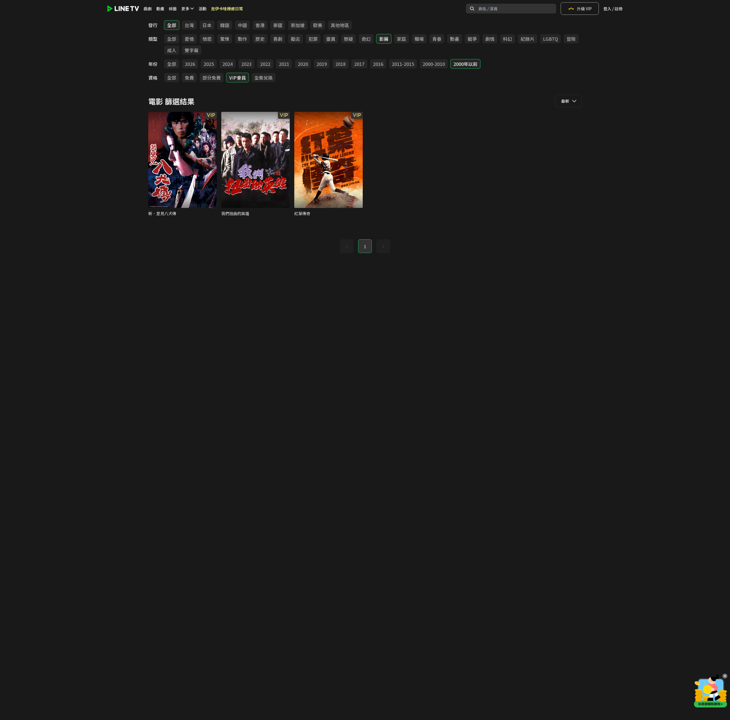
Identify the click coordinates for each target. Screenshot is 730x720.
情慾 (207, 38)
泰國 (277, 25)
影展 (383, 38)
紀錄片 (527, 38)
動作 (242, 38)
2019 (322, 63)
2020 (303, 63)
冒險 (571, 38)
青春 (436, 38)
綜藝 (173, 8)
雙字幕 (191, 50)
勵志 (295, 38)
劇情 (489, 38)
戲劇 (148, 8)
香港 (260, 25)
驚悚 (224, 38)
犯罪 (313, 38)
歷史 (260, 38)
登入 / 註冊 (612, 8)
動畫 (160, 8)
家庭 (401, 38)
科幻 (507, 38)
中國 (242, 25)
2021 (284, 63)
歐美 (317, 25)
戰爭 (472, 38)
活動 (202, 8)
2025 (209, 63)
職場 (419, 38)
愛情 (189, 38)
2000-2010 (434, 63)
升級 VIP (584, 8)
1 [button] (365, 246)
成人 (171, 50)
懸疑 (348, 38)
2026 (190, 63)
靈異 (330, 38)
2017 (359, 63)
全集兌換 (263, 77)
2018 (340, 63)
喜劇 (277, 38)
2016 (378, 63)
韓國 (224, 25)
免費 (189, 77)
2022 (265, 63)
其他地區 (340, 25)
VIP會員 (237, 77)
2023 (246, 63)
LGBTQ (550, 38)
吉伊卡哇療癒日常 (227, 8)
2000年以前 (465, 63)
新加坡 (298, 25)
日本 (207, 25)
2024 (227, 63)
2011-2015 (403, 63)
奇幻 (366, 38)
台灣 (189, 25)
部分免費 (211, 77)
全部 (171, 25)
